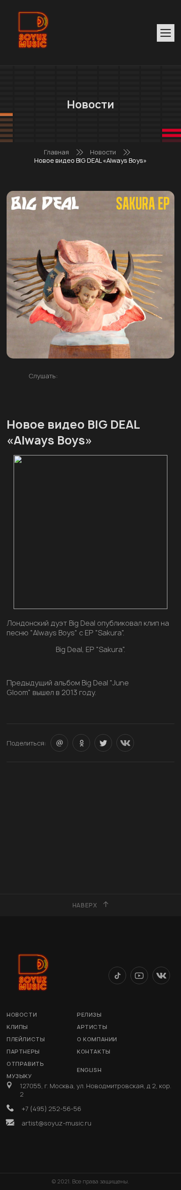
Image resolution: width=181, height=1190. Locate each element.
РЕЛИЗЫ (89, 1014)
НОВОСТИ (22, 1014)
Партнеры (23, 1051)
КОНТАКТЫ (94, 1051)
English (89, 1070)
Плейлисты (26, 1039)
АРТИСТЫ (92, 1027)
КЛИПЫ (17, 1027)
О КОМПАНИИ (97, 1039)
